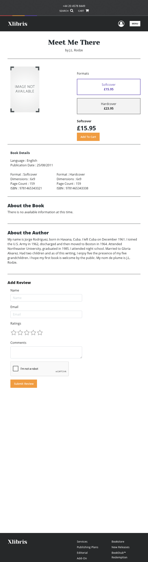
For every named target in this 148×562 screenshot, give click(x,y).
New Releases (121, 547)
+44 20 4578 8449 (74, 6)
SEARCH (64, 10)
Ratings (15, 323)
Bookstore (118, 541)
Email (14, 307)
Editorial (82, 553)
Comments (18, 343)
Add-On (82, 558)
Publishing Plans (87, 547)
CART (81, 10)
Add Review (19, 282)
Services (82, 541)
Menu (135, 23)
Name (14, 290)
